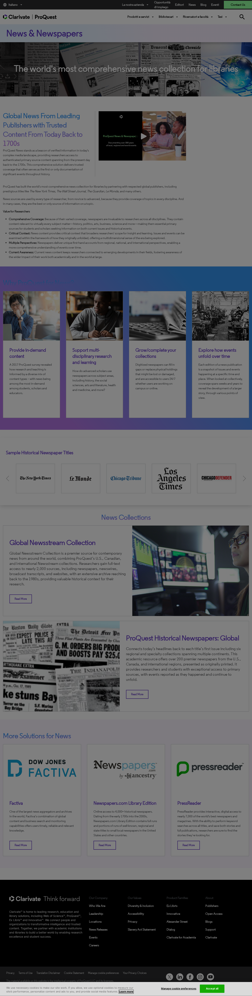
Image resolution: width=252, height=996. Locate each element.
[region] (126, 989)
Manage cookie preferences (178, 988)
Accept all (212, 988)
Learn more (126, 991)
